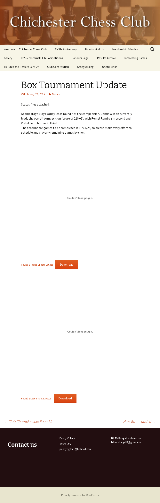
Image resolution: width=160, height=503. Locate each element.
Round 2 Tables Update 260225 (37, 264)
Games (56, 94)
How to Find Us (94, 49)
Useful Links (109, 67)
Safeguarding (85, 67)
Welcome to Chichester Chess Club (25, 49)
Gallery (8, 58)
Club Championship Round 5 (28, 421)
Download (66, 264)
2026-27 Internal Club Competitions (41, 58)
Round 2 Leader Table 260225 (36, 398)
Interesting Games (135, 58)
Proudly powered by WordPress (80, 495)
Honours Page (80, 58)
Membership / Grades (125, 49)
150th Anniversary (66, 49)
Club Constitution (58, 67)
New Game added (139, 421)
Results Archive (106, 58)
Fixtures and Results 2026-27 (21, 67)
